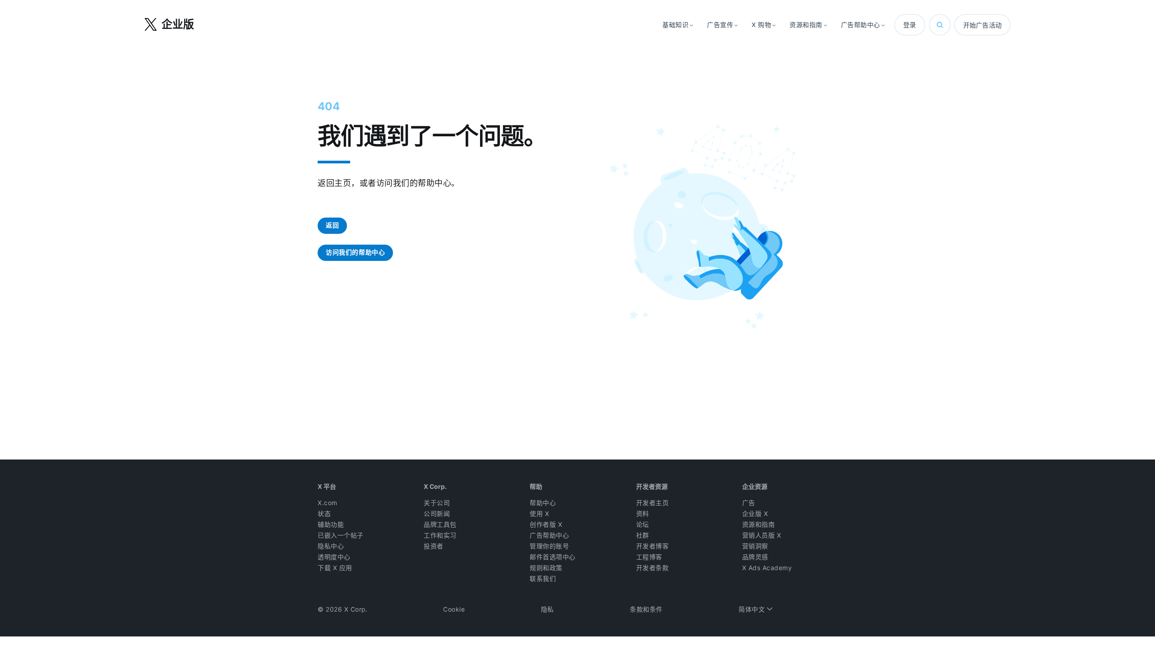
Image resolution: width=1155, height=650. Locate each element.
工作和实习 (440, 535)
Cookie (454, 609)
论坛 (642, 524)
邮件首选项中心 (553, 557)
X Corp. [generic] (435, 486)
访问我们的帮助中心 (355, 252)
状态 (324, 513)
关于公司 (437, 502)
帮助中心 (543, 502)
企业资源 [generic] (754, 486)
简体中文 (753, 609)
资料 (642, 513)
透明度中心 (334, 557)
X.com (327, 502)
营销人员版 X (761, 535)
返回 (332, 225)
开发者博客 (652, 546)
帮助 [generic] (536, 486)
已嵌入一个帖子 (341, 535)
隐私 (547, 609)
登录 (909, 24)
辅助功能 (331, 524)
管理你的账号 (549, 546)
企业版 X (755, 513)
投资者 (434, 546)
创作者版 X (546, 524)
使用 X (539, 513)
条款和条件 (646, 609)
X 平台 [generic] (327, 486)
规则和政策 (546, 567)
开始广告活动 (982, 25)
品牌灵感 (755, 557)
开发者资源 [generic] (652, 486)
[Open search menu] (940, 25)
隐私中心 (331, 546)
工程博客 (649, 557)
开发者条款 (652, 567)
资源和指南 (758, 524)
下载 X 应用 (335, 567)
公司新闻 (437, 513)
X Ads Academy (767, 567)
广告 (748, 502)
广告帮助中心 (549, 535)
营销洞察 (755, 546)
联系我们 (543, 578)
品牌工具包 (440, 524)
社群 (642, 535)
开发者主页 (652, 502)
